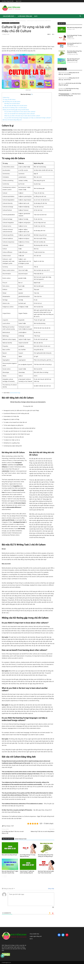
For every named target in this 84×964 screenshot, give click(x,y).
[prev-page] (3, 876)
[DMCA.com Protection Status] (6, 955)
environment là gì (15, 392)
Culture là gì (6, 97)
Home (3, 20)
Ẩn (31, 94)
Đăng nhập (51, 888)
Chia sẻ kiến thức (8, 16)
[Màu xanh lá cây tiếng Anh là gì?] (10, 847)
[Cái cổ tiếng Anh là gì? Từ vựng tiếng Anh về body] (28, 847)
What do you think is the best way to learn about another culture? (22, 115)
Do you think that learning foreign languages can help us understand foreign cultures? (27, 117)
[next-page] (5, 876)
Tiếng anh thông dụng (20, 20)
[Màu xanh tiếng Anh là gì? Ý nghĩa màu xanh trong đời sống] (10, 864)
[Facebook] (13, 40)
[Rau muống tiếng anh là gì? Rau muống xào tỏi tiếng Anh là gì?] (46, 847)
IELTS (35, 16)
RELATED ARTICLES (8, 839)
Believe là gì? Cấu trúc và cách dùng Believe (42, 831)
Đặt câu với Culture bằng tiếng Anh (12, 119)
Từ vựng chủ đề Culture (9, 99)
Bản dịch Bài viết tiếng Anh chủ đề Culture (15, 105)
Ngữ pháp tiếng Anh (77, 20)
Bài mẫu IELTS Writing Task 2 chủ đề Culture (15, 107)
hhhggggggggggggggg (64, 94)
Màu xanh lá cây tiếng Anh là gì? (9, 854)
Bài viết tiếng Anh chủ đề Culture (11, 101)
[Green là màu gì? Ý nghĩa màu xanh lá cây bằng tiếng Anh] (28, 864)
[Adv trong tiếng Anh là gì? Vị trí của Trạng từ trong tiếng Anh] (62, 45)
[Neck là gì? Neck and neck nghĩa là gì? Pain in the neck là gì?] (46, 864)
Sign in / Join (18, 1)
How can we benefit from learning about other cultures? (19, 113)
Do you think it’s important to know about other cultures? (19, 111)
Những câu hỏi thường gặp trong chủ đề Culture (16, 109)
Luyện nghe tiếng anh (25, 16)
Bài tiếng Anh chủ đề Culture (12, 103)
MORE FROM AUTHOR (20, 839)
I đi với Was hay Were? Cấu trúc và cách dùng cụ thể (13, 832)
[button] (80, 16)
